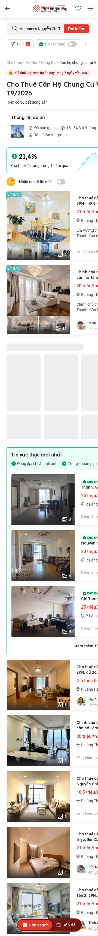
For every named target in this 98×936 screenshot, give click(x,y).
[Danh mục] (7, 8)
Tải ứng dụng (55, 8)
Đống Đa (48, 62)
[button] (85, 43)
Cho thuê (14, 62)
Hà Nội (31, 62)
